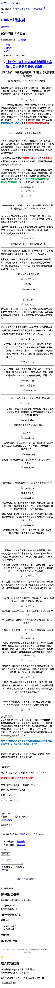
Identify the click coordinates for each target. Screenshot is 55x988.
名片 (8, 51)
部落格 (9, 48)
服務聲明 (27, 952)
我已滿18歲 (6, 983)
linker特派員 (6, 820)
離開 (14, 983)
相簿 (8, 45)
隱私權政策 (45, 950)
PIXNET (12, 950)
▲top (3, 849)
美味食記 (21, 841)
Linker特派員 (13, 20)
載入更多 (5, 854)
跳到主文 (5, 27)
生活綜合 (22, 40)
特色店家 (21, 845)
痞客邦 (22, 834)
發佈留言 (5, 870)
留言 (28, 834)
